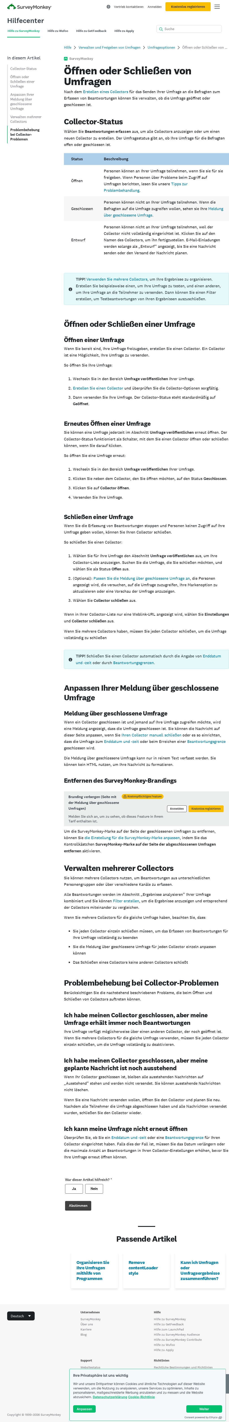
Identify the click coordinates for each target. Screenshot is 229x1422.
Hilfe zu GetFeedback (169, 1324)
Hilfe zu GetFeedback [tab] (91, 31)
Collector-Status (23, 68)
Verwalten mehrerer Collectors (25, 119)
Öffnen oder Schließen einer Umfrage (22, 82)
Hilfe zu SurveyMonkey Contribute (178, 1340)
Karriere (86, 1329)
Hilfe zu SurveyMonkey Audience (177, 1334)
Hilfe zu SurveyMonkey (170, 1319)
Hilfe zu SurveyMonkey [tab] (24, 31)
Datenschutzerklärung (110, 1397)
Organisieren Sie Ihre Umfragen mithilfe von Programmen (92, 1270)
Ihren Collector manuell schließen (151, 735)
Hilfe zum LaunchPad (169, 1329)
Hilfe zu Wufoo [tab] (58, 31)
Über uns (87, 1324)
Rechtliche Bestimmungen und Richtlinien (183, 1367)
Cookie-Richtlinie (141, 1397)
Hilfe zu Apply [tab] (124, 31)
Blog (84, 1334)
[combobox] (21, 1315)
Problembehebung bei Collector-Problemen (25, 134)
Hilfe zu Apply (164, 1350)
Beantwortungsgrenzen (133, 662)
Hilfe (67, 47)
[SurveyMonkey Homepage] (29, 7)
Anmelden (155, 7)
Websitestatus (90, 1367)
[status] (146, 289)
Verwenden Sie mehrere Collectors (116, 279)
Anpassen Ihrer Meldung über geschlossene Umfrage (22, 101)
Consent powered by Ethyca (200, 1417)
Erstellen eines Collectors (105, 91)
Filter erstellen (126, 900)
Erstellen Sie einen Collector (98, 388)
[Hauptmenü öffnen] (217, 6)
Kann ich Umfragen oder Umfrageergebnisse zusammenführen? (200, 1270)
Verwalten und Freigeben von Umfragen (109, 47)
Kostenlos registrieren (188, 6)
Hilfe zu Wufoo (164, 1345)
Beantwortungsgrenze (206, 741)
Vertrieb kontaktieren (129, 7)
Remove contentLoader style (143, 1267)
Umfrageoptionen (161, 47)
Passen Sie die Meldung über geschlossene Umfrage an (141, 578)
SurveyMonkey (91, 1319)
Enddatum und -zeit (121, 741)
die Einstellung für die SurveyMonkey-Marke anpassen (132, 837)
